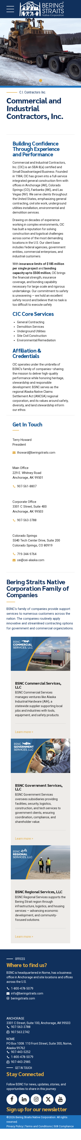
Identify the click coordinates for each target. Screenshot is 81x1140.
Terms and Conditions (38, 1126)
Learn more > (24, 732)
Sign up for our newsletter (36, 1109)
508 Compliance (64, 1126)
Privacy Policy (14, 1126)
